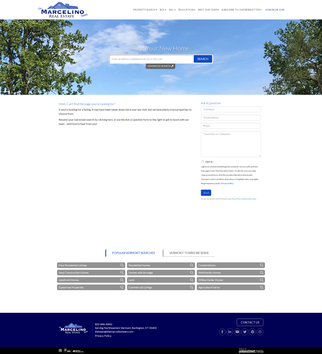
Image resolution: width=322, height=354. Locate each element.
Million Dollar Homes (210, 279)
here (110, 119)
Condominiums (207, 265)
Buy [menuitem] (162, 9)
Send (206, 192)
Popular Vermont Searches (133, 253)
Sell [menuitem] (171, 9)
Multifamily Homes (209, 272)
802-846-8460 (103, 324)
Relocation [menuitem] (186, 9)
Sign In (269, 9)
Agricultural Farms (209, 287)
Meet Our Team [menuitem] (207, 9)
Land (131, 279)
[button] (203, 59)
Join (281, 9)
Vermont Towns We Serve (189, 253)
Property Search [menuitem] (144, 9)
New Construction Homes (74, 272)
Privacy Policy (227, 183)
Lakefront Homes (69, 279)
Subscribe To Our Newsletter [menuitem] (241, 9)
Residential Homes (139, 265)
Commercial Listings (140, 287)
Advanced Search (159, 66)
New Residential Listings (73, 265)
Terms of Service (248, 199)
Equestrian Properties (71, 287)
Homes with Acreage (141, 272)
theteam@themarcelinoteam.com (114, 331)
